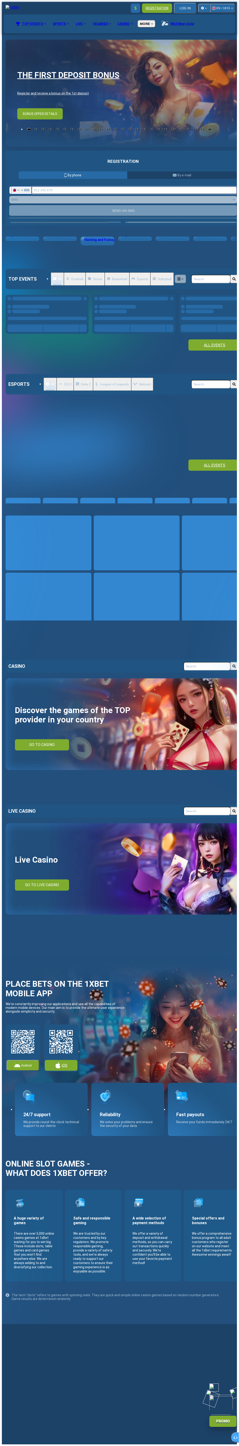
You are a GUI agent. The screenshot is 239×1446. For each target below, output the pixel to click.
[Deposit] (135, 8)
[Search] (234, 279)
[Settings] (204, 8)
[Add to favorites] (84, 300)
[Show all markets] (80, 332)
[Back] (216, 348)
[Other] (180, 279)
